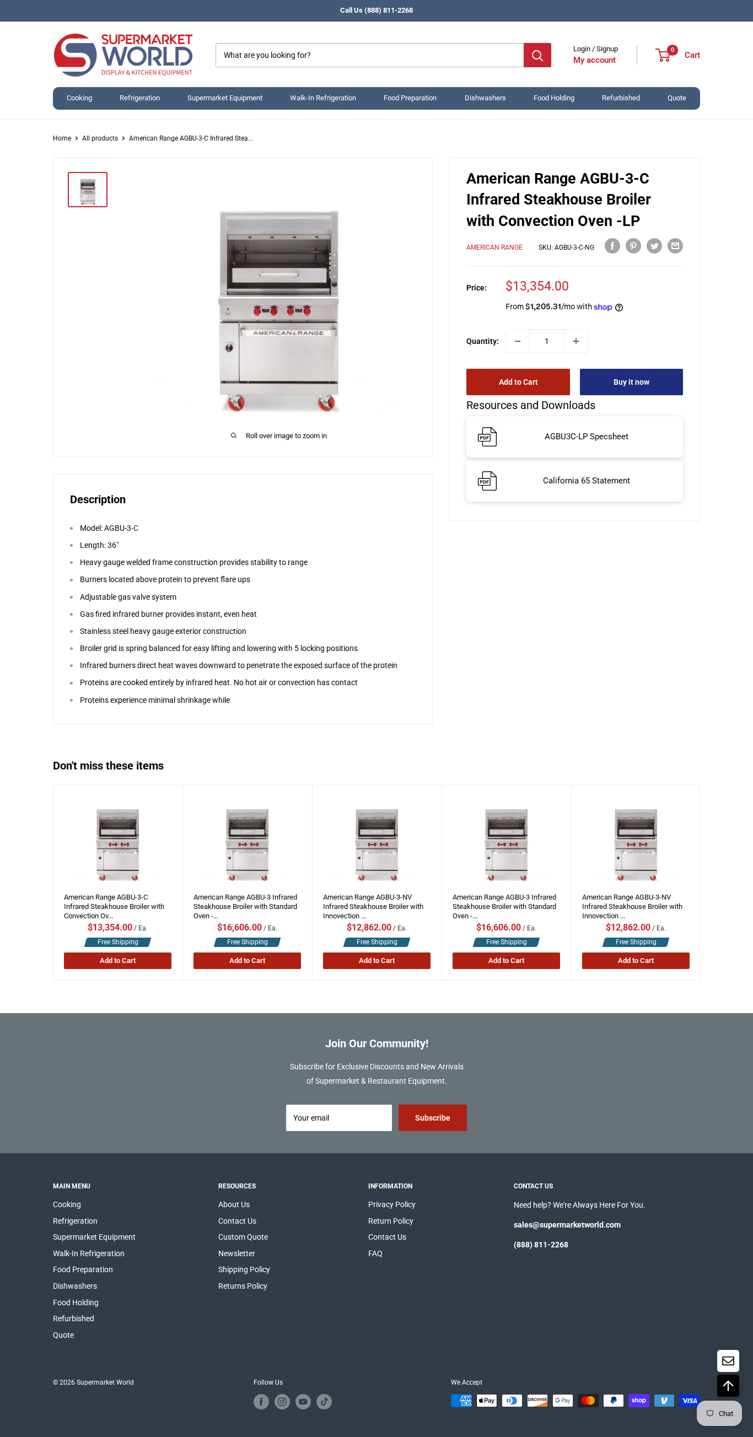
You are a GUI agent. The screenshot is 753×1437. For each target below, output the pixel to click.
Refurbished (621, 98)
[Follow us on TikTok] (324, 1401)
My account (594, 60)
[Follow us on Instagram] (282, 1401)
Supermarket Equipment (224, 98)
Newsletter (236, 1253)
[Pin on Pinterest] (633, 246)
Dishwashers (485, 98)
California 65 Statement (586, 481)
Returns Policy (242, 1286)
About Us (234, 1204)
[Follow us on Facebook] (261, 1401)
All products (100, 138)
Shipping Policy (244, 1269)
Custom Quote (243, 1237)
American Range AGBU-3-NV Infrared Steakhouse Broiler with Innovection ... (373, 903)
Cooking (79, 98)
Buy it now (631, 382)
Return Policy (390, 1221)
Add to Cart (518, 382)
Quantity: (482, 341)
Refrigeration (140, 98)
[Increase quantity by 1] (576, 341)
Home (62, 138)
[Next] (700, 882)
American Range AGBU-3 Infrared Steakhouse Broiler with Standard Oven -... (245, 903)
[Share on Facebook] (612, 246)
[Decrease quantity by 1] (517, 341)
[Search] (537, 55)
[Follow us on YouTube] (303, 1401)
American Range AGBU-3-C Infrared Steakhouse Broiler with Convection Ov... (114, 903)
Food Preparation (410, 98)
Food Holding (554, 98)
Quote (677, 98)
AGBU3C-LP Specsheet (586, 437)
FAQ (375, 1253)
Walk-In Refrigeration (323, 98)
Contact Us (237, 1221)
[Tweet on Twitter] (654, 246)
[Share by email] (675, 246)
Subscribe (432, 1117)
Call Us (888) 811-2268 (376, 10)
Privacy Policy (392, 1204)
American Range (494, 247)
